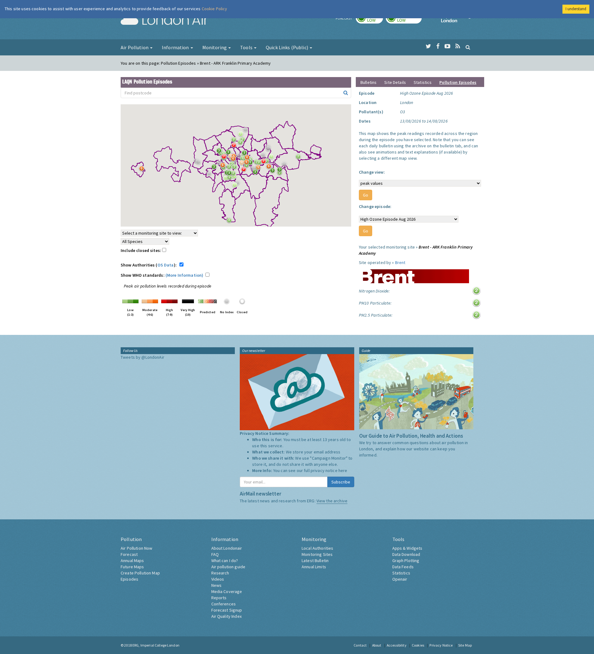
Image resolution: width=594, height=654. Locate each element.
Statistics (423, 82)
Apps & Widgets (407, 548)
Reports (219, 597)
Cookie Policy (214, 8)
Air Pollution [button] (135, 47)
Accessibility (397, 645)
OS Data (165, 265)
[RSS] (458, 46)
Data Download (406, 554)
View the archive (331, 501)
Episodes (129, 579)
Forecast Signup (226, 610)
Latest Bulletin (315, 560)
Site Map (465, 645)
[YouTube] (447, 46)
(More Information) (185, 275)
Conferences (223, 604)
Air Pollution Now (136, 548)
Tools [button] (246, 47)
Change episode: (375, 206)
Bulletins (368, 82)
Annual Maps (132, 560)
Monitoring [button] (215, 47)
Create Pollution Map (140, 573)
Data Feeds (403, 567)
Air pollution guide (228, 567)
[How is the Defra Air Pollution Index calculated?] (130, 301)
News (216, 585)
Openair (399, 579)
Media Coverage (226, 591)
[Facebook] (438, 46)
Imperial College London (457, 20)
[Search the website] (468, 47)
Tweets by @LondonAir (142, 357)
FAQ (215, 554)
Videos (217, 579)
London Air (164, 20)
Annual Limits (314, 567)
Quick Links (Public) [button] (287, 47)
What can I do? (224, 560)
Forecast (129, 554)
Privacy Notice (441, 645)
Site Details (395, 82)
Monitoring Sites (317, 554)
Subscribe (340, 482)
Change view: (372, 172)
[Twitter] (428, 46)
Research (220, 573)
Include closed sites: (141, 250)
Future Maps (132, 567)
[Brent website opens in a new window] (414, 274)
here (342, 470)
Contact (360, 645)
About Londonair (226, 548)
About (376, 645)
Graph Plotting (406, 560)
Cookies (418, 645)
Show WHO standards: (162, 275)
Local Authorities (317, 548)
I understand (576, 8)
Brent (400, 262)
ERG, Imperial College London (155, 645)
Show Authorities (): (150, 265)
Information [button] (176, 47)
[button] (247, 131)
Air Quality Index (226, 616)
